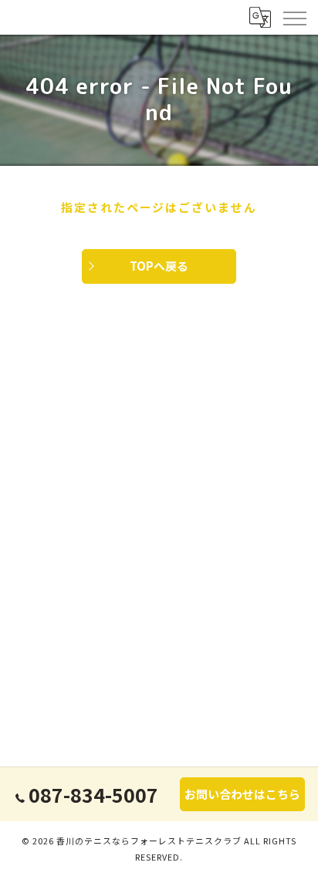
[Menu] (294, 17)
